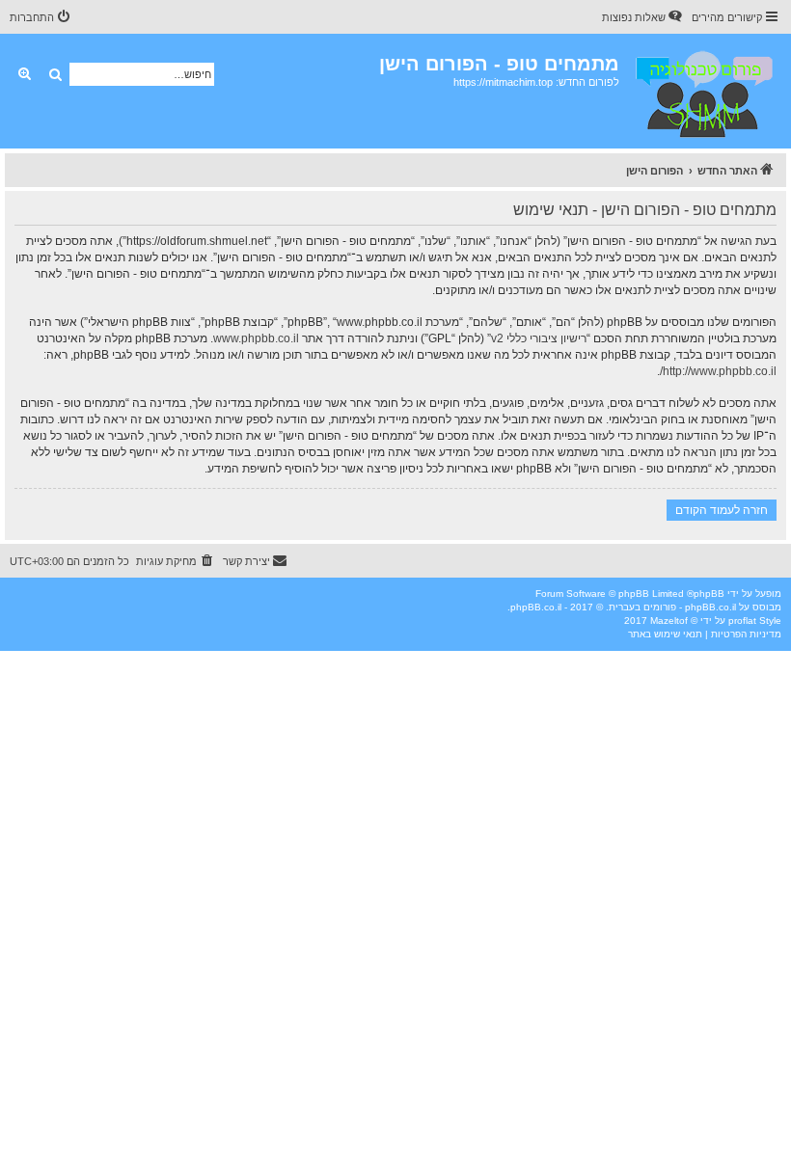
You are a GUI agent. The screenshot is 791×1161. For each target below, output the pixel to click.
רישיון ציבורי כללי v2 (538, 338)
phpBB (709, 593)
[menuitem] (643, 17)
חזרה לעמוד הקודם (721, 509)
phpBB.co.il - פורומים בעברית (672, 607)
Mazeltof (669, 620)
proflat (742, 620)
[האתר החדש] (702, 91)
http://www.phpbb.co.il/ (718, 371)
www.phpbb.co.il (256, 338)
